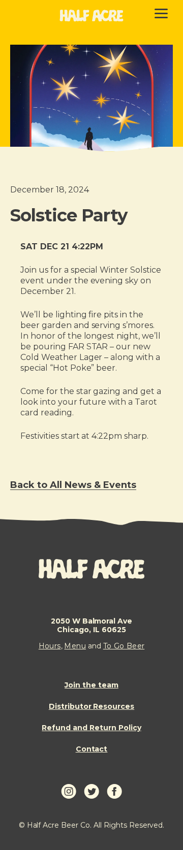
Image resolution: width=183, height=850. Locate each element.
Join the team (91, 685)
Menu (74, 645)
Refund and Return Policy (91, 728)
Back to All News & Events (73, 485)
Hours (50, 645)
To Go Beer (124, 645)
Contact (92, 749)
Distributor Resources (91, 706)
